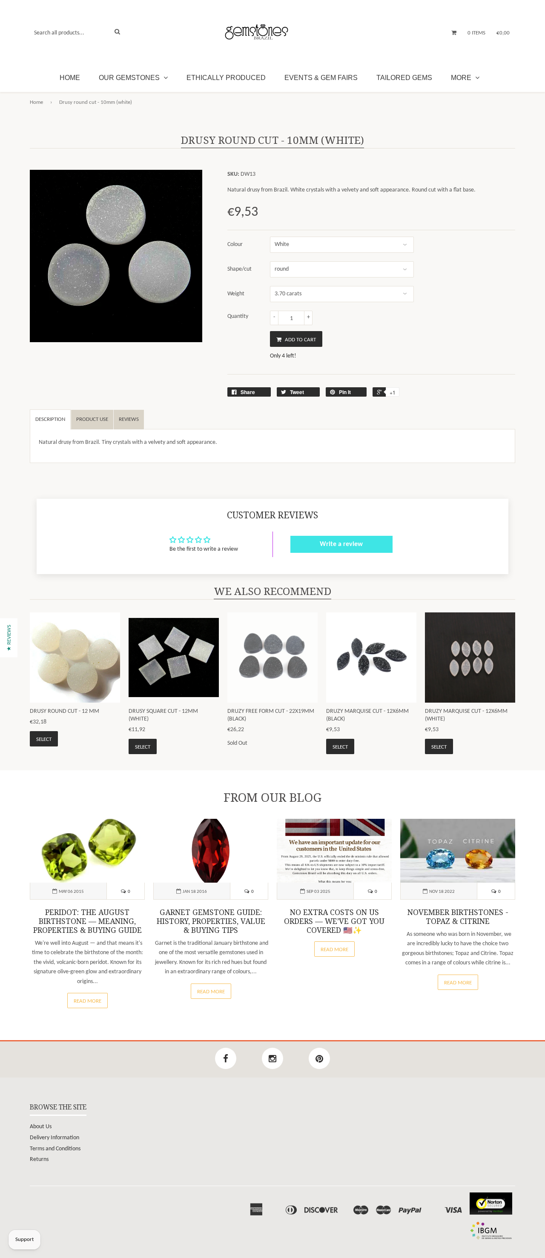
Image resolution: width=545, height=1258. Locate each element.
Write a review (341, 544)
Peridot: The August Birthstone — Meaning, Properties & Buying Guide (87, 921)
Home (70, 77)
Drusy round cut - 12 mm (64, 711)
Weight (235, 294)
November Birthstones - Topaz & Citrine (457, 917)
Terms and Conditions (55, 1149)
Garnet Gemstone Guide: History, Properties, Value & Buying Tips (211, 921)
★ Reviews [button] (9, 638)
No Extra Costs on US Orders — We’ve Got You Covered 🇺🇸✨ (334, 921)
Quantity (237, 316)
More (462, 77)
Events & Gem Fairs (321, 77)
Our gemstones (130, 77)
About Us (41, 1127)
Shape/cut (239, 269)
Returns (39, 1159)
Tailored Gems (404, 77)
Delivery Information (54, 1138)
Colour (235, 244)
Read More (87, 1001)
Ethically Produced (226, 77)
